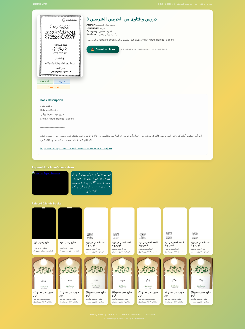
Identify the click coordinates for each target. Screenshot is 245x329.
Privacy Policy (97, 314)
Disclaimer (150, 314)
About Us (112, 314)
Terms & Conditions (130, 314)
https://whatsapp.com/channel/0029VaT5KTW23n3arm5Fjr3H (76, 148)
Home (159, 3)
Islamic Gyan (40, 3)
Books (168, 3)
